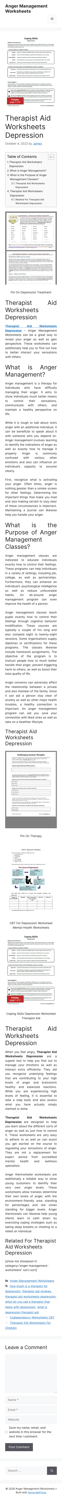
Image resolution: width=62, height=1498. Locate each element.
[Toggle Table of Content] (49, 157)
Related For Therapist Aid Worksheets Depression (30, 201)
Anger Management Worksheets (26, 8)
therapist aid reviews (36, 1291)
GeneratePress (37, 1492)
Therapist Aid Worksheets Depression (25, 164)
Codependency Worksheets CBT (32, 1317)
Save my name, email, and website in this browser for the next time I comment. (30, 1432)
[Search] (52, 1471)
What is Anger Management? (28, 170)
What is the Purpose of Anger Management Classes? (28, 177)
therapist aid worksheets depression (30, 1296)
